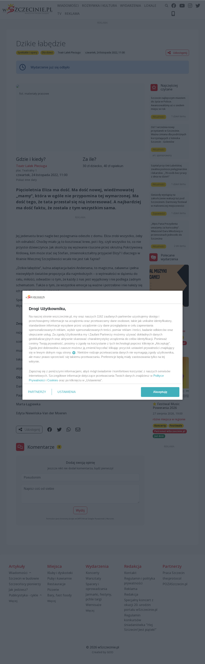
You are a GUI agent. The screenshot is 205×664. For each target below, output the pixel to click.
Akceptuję (160, 392)
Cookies (52, 380)
